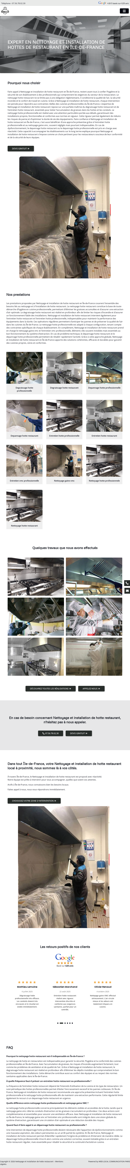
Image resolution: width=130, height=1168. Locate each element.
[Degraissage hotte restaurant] (64, 368)
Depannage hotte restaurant (24, 435)
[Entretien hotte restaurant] (104, 416)
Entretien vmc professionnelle (24, 480)
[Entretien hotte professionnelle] (64, 416)
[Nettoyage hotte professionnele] (104, 461)
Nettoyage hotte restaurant (24, 525)
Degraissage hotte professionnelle (24, 389)
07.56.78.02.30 (18, 3)
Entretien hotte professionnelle (64, 435)
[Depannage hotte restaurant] (24, 416)
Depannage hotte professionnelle (104, 387)
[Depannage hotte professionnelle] (104, 368)
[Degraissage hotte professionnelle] (24, 368)
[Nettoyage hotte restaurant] (24, 506)
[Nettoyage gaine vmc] (64, 461)
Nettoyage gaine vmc (64, 480)
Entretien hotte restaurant (104, 435)
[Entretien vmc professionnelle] (24, 461)
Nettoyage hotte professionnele (104, 480)
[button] (57, 1023)
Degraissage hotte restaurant (64, 387)
